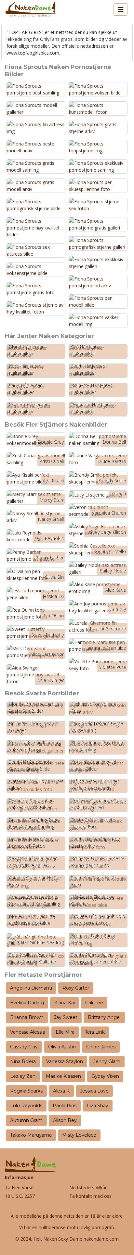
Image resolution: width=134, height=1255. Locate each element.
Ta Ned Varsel (19, 1187)
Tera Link (95, 1032)
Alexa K (61, 1091)
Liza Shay (97, 1106)
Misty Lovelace (79, 1135)
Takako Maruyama (31, 1135)
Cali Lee (94, 1003)
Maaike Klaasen (63, 1076)
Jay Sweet (65, 1017)
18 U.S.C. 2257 (20, 1196)
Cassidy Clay (24, 1047)
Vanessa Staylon (64, 1061)
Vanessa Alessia (27, 1032)
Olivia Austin (62, 1047)
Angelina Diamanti (31, 988)
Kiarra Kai (64, 1003)
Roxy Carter (75, 988)
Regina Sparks (26, 1091)
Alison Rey (65, 1120)
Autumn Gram (26, 1120)
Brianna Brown (27, 1017)
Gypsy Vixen (105, 1076)
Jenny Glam (106, 1061)
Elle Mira (65, 1032)
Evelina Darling (27, 1003)
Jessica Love (94, 1091)
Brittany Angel (104, 1017)
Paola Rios (64, 1106)
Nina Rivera (23, 1061)
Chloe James (100, 1047)
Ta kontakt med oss (90, 1196)
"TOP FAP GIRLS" (25, 32)
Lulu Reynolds (26, 1106)
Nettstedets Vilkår (88, 1187)
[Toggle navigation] (120, 9)
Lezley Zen (22, 1076)
